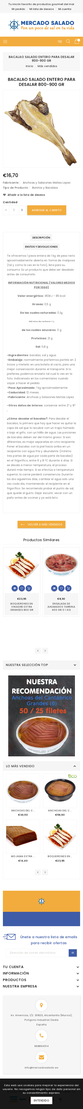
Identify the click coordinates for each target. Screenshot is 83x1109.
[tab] (41, 237)
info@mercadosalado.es (41, 1067)
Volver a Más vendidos (44, 524)
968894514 (41, 1046)
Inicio (29, 66)
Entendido (41, 1100)
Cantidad (10, 202)
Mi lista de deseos (42, 9)
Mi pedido (18, 9)
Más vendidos (47, 66)
